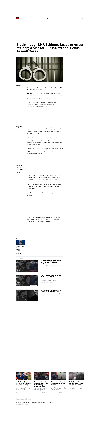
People (38, 18)
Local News (31, 18)
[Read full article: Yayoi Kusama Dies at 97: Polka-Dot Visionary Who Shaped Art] (39, 281)
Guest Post (43, 18)
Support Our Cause (49, 18)
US (17, 379)
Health (35, 18)
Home (22, 18)
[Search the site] (82, 18)
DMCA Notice (28, 402)
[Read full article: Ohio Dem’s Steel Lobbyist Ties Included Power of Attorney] (23, 382)
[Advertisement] (50, 8)
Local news (20, 42)
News (35, 379)
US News (26, 18)
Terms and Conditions (36, 402)
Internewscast (19, 126)
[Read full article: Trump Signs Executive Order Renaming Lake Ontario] (58, 382)
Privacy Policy (22, 402)
